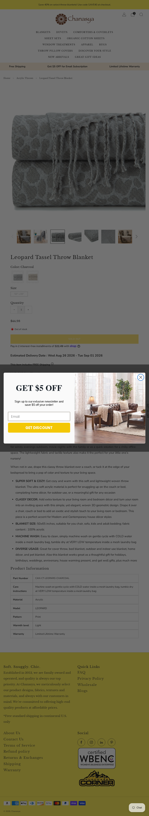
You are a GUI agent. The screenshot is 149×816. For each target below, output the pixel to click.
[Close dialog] (141, 377)
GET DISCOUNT (39, 427)
